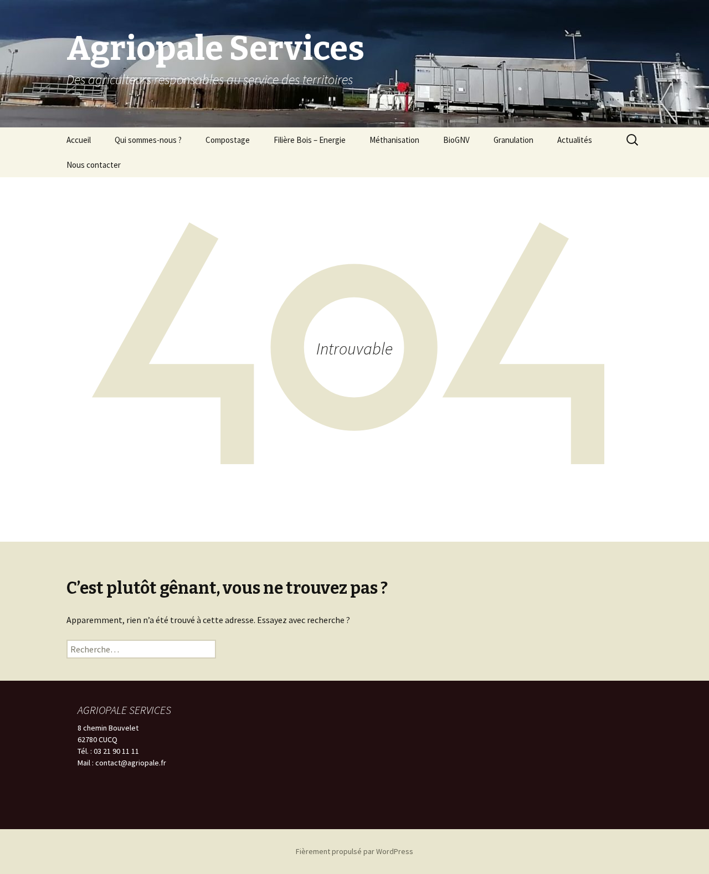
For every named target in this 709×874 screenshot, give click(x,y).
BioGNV (456, 140)
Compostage (227, 140)
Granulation (513, 140)
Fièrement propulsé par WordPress (354, 851)
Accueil (78, 140)
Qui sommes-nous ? (148, 140)
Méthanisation (394, 140)
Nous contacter (93, 165)
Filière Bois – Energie (310, 140)
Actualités (574, 140)
